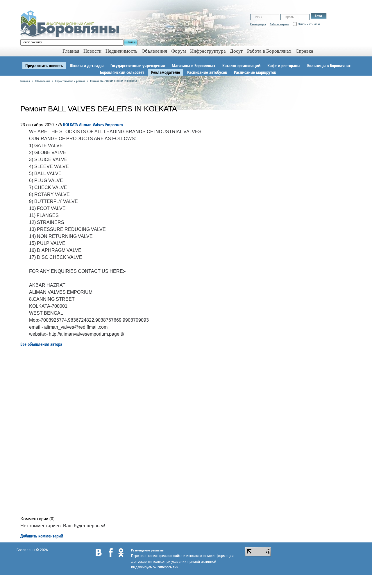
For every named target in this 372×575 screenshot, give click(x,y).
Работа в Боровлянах (269, 51)
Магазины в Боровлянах (193, 65)
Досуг (236, 51)
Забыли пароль (279, 24)
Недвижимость (121, 51)
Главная (25, 81)
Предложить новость (44, 65)
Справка (304, 51)
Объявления (154, 51)
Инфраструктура (208, 51)
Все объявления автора (41, 344)
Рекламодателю (165, 72)
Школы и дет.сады (86, 65)
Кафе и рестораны (283, 65)
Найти (130, 42)
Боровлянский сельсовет (122, 72)
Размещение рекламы (147, 550)
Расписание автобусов (207, 72)
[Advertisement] (187, 431)
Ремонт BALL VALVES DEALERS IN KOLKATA (113, 81)
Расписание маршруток (255, 72)
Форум (178, 51)
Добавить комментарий (41, 536)
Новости (92, 51)
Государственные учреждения (137, 65)
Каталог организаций (241, 65)
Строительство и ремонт (70, 81)
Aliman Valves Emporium (101, 124)
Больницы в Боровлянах (329, 65)
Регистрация (258, 24)
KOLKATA (70, 124)
